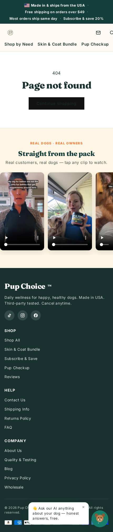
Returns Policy (17, 418)
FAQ (8, 427)
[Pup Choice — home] (10, 32)
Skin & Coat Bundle (57, 44)
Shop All (12, 340)
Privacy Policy (17, 478)
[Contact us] (98, 32)
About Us (13, 450)
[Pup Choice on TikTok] (9, 315)
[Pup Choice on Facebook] (36, 315)
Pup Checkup (95, 44)
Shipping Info (16, 409)
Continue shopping (56, 103)
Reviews (12, 376)
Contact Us (14, 400)
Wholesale (13, 487)
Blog (8, 468)
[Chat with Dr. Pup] (99, 518)
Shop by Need (18, 44)
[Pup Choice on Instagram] (23, 315)
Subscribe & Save (21, 358)
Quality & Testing (20, 459)
